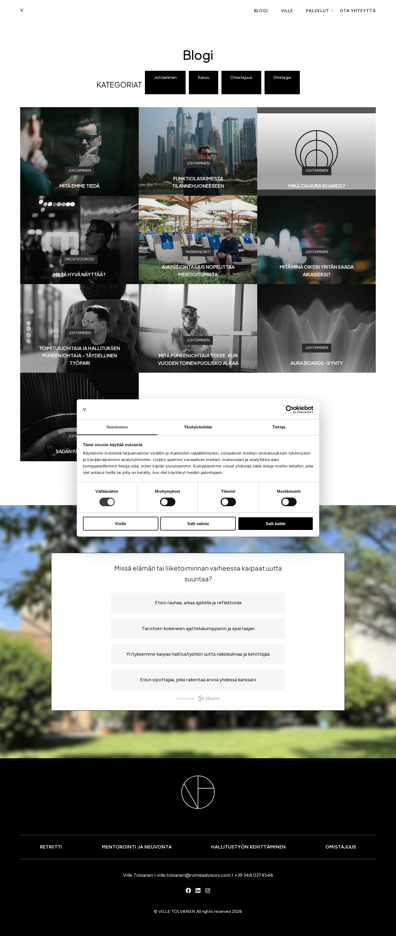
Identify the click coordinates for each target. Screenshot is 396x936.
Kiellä (120, 523)
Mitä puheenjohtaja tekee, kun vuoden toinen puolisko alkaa (198, 359)
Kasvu (203, 77)
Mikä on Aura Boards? (316, 186)
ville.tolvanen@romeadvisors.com (194, 875)
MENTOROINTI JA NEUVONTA (137, 847)
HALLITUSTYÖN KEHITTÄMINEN (248, 847)
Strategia (282, 77)
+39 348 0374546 (253, 875)
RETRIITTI (51, 847)
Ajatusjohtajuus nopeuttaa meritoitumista (198, 270)
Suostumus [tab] (117, 427)
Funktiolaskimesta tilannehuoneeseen (198, 182)
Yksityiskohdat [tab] (198, 427)
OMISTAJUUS (340, 847)
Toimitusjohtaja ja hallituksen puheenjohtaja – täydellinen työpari (79, 355)
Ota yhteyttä (358, 10)
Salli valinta (198, 523)
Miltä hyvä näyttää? (79, 274)
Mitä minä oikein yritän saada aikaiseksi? (317, 270)
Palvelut (317, 10)
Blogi (261, 10)
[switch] (167, 502)
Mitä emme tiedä (80, 186)
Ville (287, 10)
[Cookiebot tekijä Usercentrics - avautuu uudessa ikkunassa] (289, 409)
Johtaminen (165, 77)
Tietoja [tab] (278, 427)
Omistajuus (241, 77)
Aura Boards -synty (316, 363)
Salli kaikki (276, 523)
